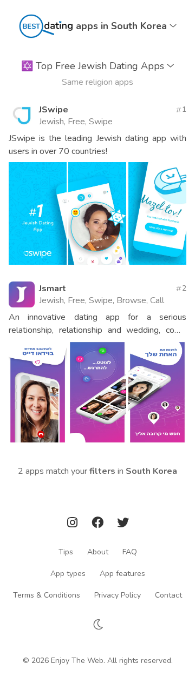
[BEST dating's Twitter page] (123, 524)
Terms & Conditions (46, 594)
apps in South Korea (123, 25)
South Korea (151, 471)
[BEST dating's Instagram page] (73, 524)
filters (102, 471)
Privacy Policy (117, 594)
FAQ (129, 551)
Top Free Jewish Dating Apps (94, 65)
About (97, 551)
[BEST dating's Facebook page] (98, 524)
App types (68, 573)
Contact (168, 594)
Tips (65, 551)
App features (122, 573)
